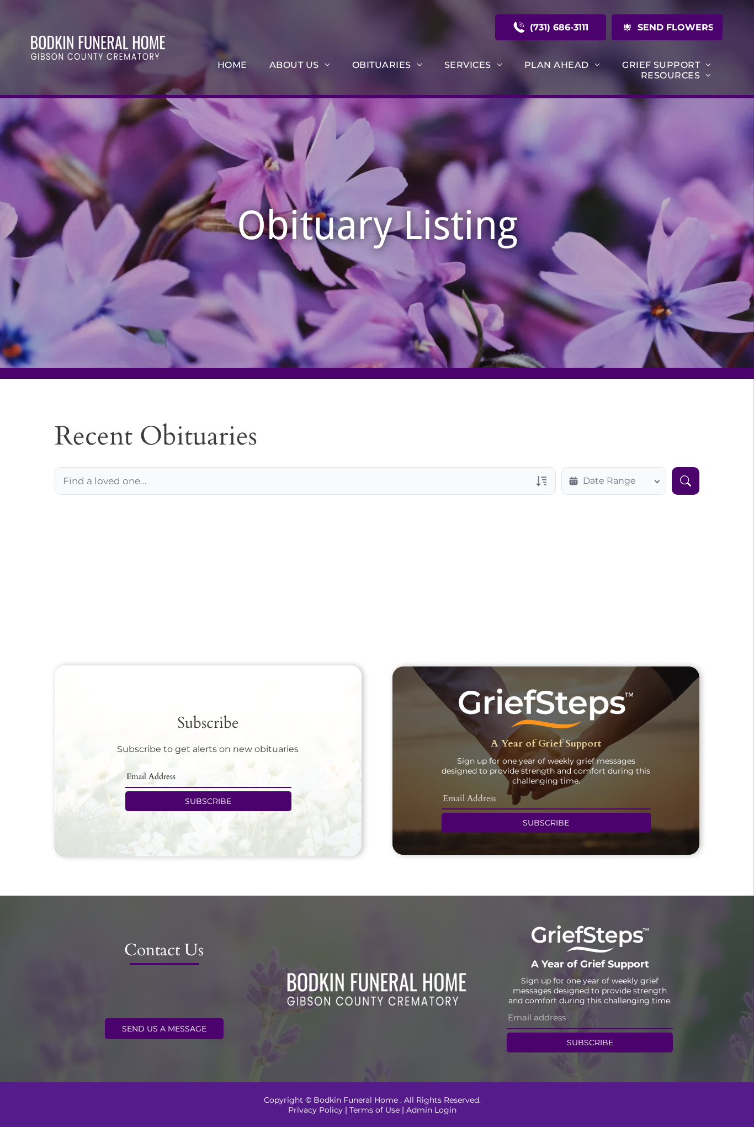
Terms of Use (374, 1110)
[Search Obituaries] (685, 481)
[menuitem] (232, 65)
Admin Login (431, 1110)
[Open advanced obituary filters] (541, 481)
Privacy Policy (315, 1110)
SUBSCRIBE (208, 801)
